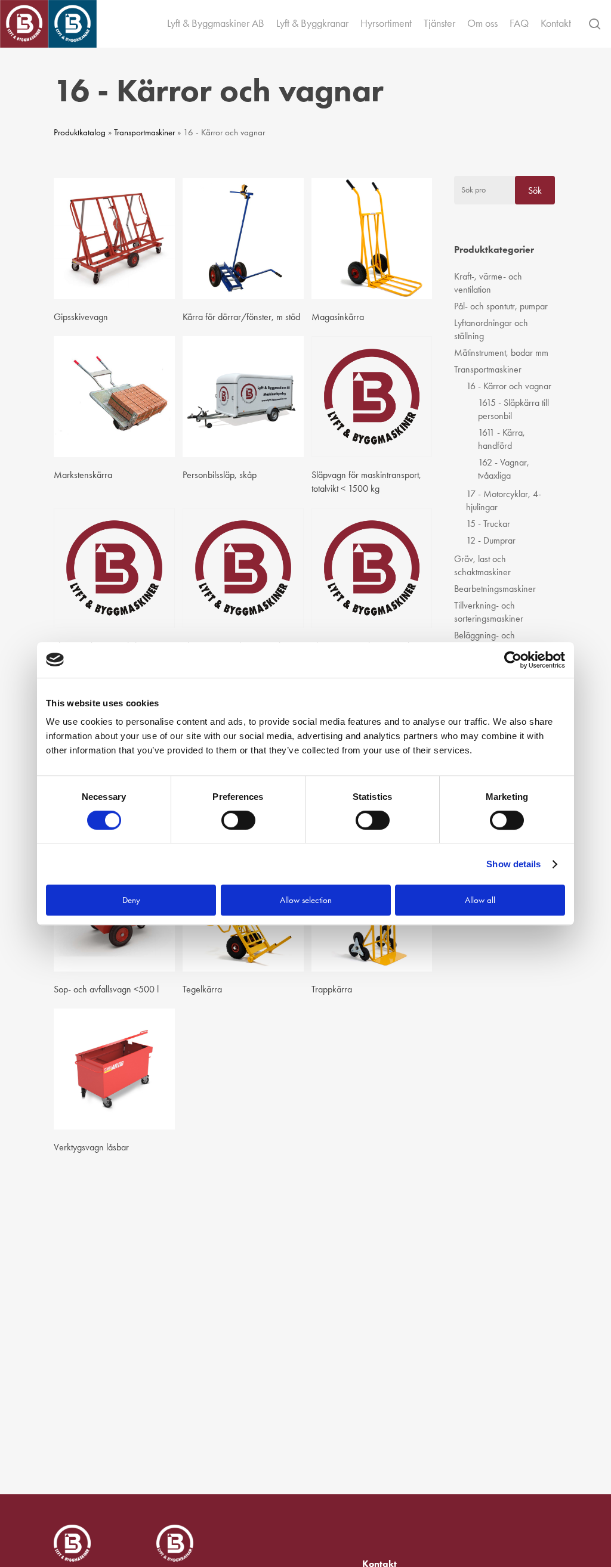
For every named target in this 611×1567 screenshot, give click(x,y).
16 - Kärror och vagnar (508, 386)
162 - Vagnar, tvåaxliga (503, 469)
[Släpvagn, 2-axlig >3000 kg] (372, 568)
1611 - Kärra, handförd (501, 439)
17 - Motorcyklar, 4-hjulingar (503, 500)
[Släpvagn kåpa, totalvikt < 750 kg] (114, 568)
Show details (513, 864)
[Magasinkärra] (372, 238)
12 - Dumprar (491, 540)
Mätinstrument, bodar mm (501, 352)
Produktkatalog (80, 132)
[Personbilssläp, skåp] (243, 396)
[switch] (238, 820)
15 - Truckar (488, 523)
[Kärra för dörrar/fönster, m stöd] (243, 238)
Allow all (480, 900)
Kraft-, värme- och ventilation (488, 283)
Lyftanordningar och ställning (491, 329)
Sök (535, 190)
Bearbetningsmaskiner (495, 588)
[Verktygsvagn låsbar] (114, 1069)
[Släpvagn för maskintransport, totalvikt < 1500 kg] (372, 396)
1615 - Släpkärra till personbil (513, 409)
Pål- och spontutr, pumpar (501, 306)
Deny (131, 900)
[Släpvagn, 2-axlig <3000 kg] (243, 568)
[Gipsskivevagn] (114, 238)
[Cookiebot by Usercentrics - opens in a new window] (513, 660)
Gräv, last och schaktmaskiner (482, 565)
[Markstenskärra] (114, 396)
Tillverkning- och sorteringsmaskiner (488, 612)
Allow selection (306, 900)
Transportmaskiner (144, 132)
